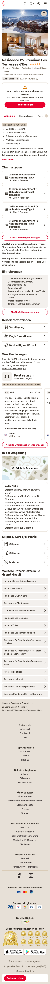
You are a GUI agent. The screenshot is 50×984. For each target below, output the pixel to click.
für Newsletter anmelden (25, 866)
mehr (7, 423)
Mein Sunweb (25, 862)
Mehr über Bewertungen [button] (14, 368)
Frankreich (25, 733)
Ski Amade (25, 778)
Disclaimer (25, 844)
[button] (25, 21)
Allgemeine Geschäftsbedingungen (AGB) (25, 966)
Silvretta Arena (25, 782)
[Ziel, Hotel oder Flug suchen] (25, 3)
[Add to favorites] (44, 13)
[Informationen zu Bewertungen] (37, 78)
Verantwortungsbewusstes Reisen (25, 800)
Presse (25, 809)
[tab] (9, 116)
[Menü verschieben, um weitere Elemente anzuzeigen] (46, 115)
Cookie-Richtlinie (25, 831)
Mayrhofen (25, 751)
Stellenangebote (25, 805)
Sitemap (25, 813)
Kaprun (25, 755)
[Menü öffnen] (45, 4)
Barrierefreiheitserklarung (25, 836)
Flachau (25, 760)
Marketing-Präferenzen (25, 840)
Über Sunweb (25, 796)
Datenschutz (25, 827)
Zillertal (25, 774)
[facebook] (19, 877)
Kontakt (25, 858)
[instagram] (31, 877)
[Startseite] (3, 3)
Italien (25, 737)
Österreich (25, 729)
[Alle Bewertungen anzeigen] (20, 78)
